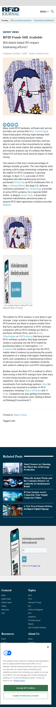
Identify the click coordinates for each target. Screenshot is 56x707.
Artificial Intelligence (35, 610)
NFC (29, 613)
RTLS (30, 599)
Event (3, 639)
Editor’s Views (6, 603)
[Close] (48, 647)
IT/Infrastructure (34, 620)
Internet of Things (34, 603)
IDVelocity (19, 182)
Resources (5, 610)
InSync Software (32, 390)
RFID (30, 595)
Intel (44, 384)
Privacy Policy (19, 680)
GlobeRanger (9, 336)
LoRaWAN (32, 617)
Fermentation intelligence (44, 20)
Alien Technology (37, 131)
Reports (31, 624)
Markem (7, 204)
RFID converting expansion (21, 20)
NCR (22, 176)
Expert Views (11, 32)
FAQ (3, 613)
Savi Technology (33, 188)
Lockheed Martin (16, 185)
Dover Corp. (27, 195)
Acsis (40, 333)
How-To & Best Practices (37, 628)
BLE (29, 606)
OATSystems (25, 336)
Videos (3, 606)
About (30, 639)
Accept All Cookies (25, 688)
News (3, 595)
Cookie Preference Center (26, 696)
